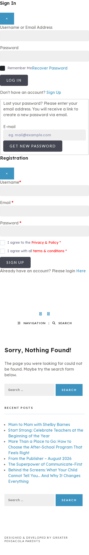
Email (6, 202)
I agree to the (34, 242)
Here (81, 270)
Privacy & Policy (44, 242)
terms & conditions (48, 251)
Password (9, 47)
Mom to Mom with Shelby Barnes (39, 424)
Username (10, 182)
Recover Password (49, 68)
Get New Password (33, 146)
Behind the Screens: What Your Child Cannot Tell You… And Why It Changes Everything (44, 475)
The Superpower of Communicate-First (45, 464)
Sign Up (53, 92)
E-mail (9, 126)
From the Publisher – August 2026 (39, 458)
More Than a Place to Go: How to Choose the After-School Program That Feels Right (45, 447)
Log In (14, 80)
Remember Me (19, 68)
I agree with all (37, 251)
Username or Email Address (26, 27)
